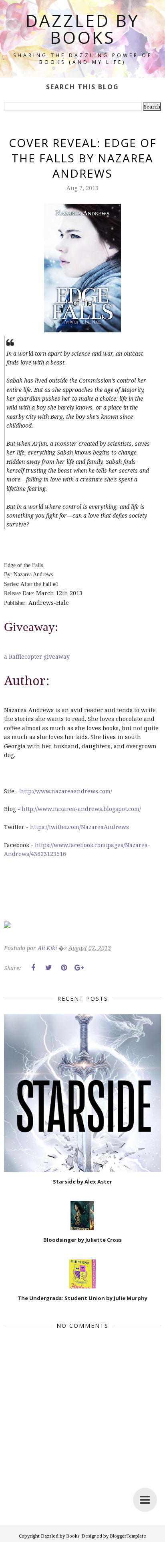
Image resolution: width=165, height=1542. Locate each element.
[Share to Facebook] (33, 967)
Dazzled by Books (82, 29)
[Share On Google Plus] (78, 967)
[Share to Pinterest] (63, 967)
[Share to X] (48, 967)
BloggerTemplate (128, 1536)
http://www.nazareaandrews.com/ (66, 791)
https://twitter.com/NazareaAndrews (79, 827)
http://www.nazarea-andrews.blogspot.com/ (81, 809)
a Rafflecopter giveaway (37, 656)
